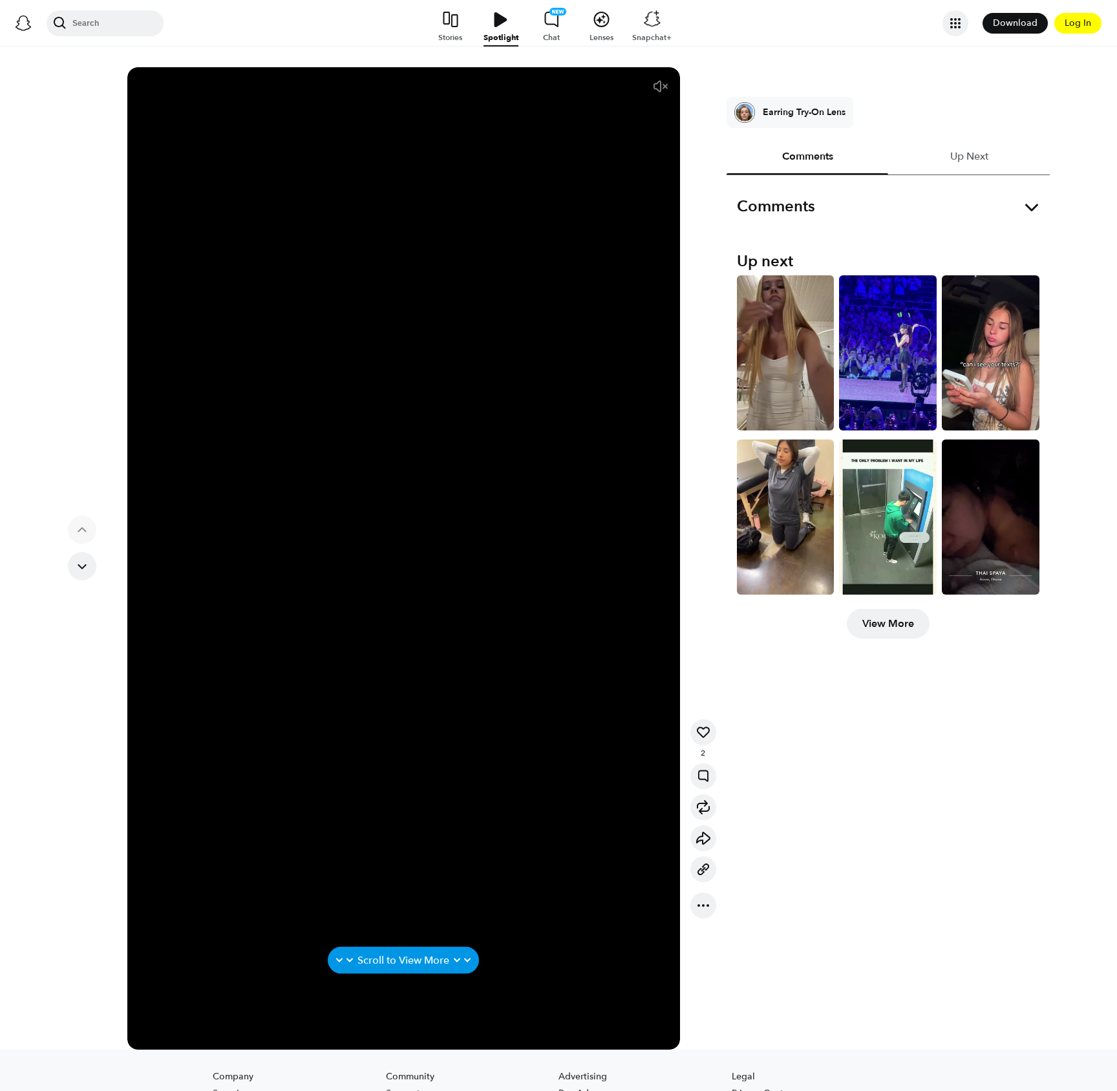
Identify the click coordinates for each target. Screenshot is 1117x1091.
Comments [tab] (807, 156)
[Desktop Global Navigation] (23, 23)
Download (1015, 23)
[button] (661, 87)
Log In (1078, 23)
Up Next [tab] (969, 156)
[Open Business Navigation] (955, 23)
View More (888, 624)
